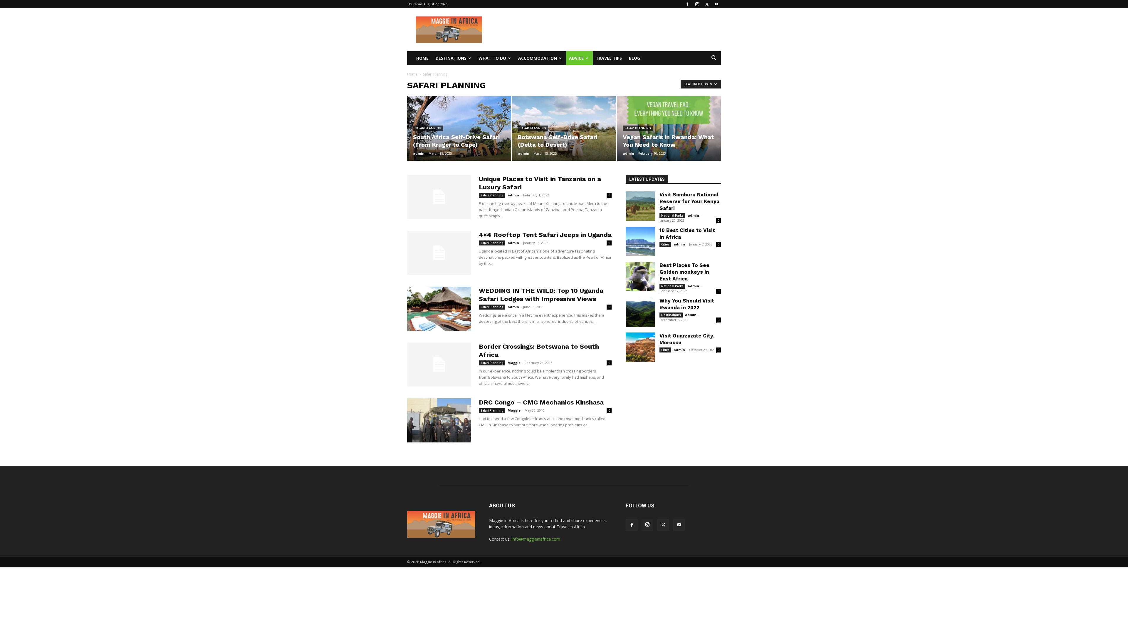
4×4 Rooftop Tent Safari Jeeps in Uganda (545, 234)
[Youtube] (716, 4)
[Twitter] (706, 4)
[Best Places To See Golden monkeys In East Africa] (640, 276)
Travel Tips (609, 58)
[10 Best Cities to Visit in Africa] (640, 241)
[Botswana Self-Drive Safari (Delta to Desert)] (564, 128)
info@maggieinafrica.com (536, 539)
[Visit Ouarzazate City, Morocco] (640, 347)
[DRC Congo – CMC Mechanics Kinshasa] (439, 420)
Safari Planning (428, 128)
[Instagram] (697, 4)
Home (422, 58)
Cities (665, 244)
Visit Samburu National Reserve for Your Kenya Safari (689, 201)
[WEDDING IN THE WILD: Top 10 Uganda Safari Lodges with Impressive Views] (439, 309)
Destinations (451, 58)
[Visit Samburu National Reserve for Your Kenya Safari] (640, 206)
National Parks (672, 215)
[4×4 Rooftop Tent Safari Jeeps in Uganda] (439, 253)
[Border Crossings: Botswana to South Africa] (439, 364)
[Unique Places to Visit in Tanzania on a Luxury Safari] (439, 197)
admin (418, 153)
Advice (576, 58)
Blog (634, 58)
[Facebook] (687, 4)
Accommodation (537, 58)
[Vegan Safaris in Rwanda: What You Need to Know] (669, 128)
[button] (714, 58)
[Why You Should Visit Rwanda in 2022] (640, 312)
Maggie (514, 362)
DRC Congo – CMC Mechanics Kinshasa (541, 402)
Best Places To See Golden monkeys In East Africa (684, 272)
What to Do (492, 58)
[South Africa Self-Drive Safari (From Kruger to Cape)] (459, 128)
